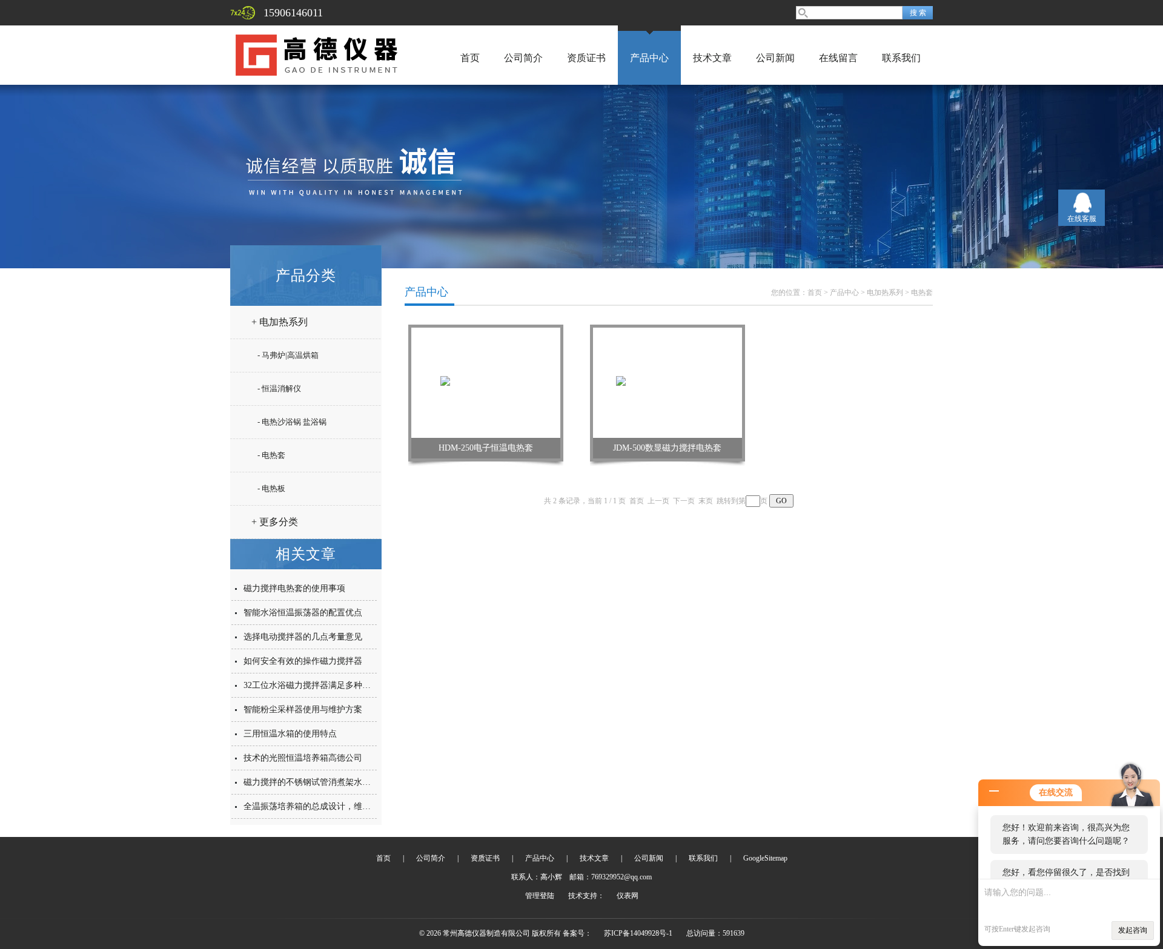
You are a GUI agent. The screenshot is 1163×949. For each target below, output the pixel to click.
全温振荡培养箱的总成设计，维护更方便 (320, 806)
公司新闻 (775, 58)
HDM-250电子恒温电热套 (486, 447)
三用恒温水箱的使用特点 (290, 733)
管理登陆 (539, 895)
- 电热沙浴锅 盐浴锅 (291, 421)
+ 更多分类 (274, 522)
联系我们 (901, 58)
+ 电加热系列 (279, 322)
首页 (470, 58)
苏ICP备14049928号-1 (638, 933)
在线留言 (838, 58)
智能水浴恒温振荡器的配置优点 (303, 612)
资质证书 (586, 58)
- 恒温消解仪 (279, 388)
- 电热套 (271, 455)
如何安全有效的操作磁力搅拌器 (303, 661)
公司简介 (523, 58)
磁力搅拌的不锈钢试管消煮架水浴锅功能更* (326, 782)
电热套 (922, 292)
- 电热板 (271, 488)
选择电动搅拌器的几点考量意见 (303, 636)
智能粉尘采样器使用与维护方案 (303, 709)
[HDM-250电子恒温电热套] (486, 382)
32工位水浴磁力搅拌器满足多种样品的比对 (324, 685)
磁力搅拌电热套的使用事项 (294, 588)
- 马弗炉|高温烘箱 (288, 355)
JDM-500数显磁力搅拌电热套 (667, 447)
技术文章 (712, 58)
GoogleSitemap (765, 858)
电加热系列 (885, 292)
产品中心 (649, 58)
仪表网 (627, 895)
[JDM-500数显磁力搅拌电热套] (668, 382)
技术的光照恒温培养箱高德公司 (303, 757)
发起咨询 (1132, 930)
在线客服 (1081, 218)
